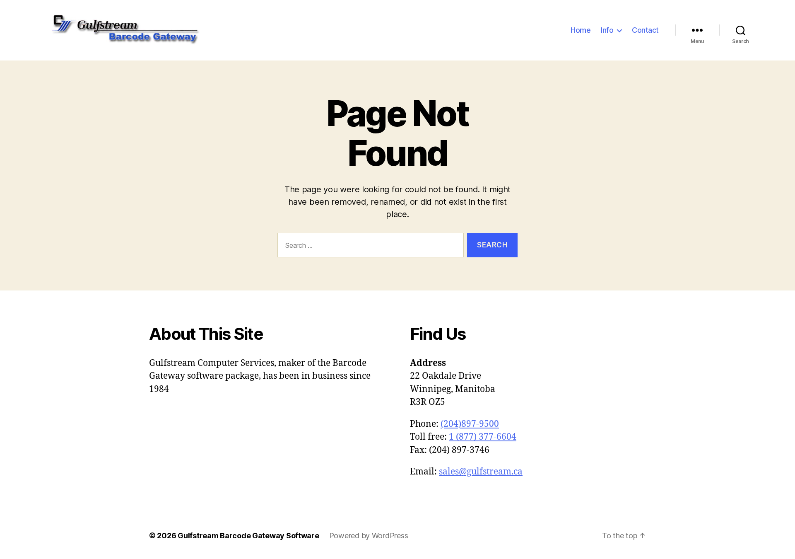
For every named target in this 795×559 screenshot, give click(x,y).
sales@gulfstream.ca (481, 471)
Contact (645, 30)
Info (607, 30)
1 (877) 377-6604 (482, 437)
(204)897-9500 (470, 424)
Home (580, 30)
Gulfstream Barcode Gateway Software (248, 535)
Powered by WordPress (368, 535)
